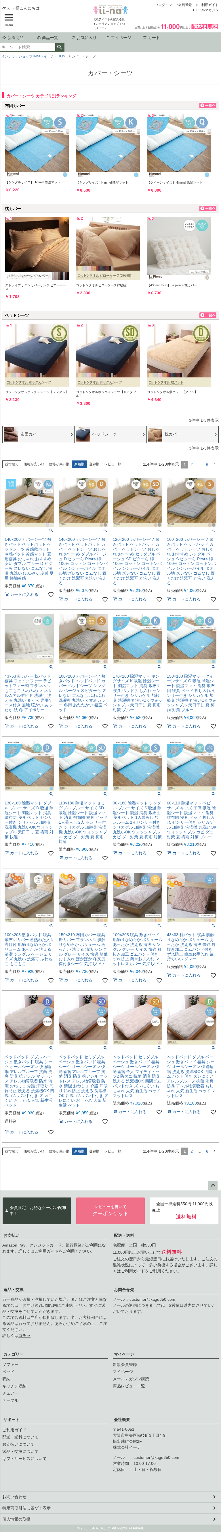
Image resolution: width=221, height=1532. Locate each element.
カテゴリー (13, 1354)
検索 (59, 47)
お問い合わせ (14, 1496)
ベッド (8, 1371)
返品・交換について (20, 1451)
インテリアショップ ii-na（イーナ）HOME (34, 56)
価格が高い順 (59, 464)
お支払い (11, 1235)
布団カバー (15, 105)
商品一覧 (50, 37)
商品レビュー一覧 (129, 1386)
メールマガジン (207, 10)
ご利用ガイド (208, 5)
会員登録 (185, 5)
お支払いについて (18, 1444)
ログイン (165, 5)
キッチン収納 (14, 1386)
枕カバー (13, 208)
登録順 (94, 464)
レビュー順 (112, 464)
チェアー (10, 1393)
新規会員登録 (125, 1364)
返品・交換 (13, 1289)
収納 (6, 1379)
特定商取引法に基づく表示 (26, 1508)
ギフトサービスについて (24, 1458)
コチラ (24, 1335)
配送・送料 (124, 1235)
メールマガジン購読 (131, 1379)
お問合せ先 (124, 1289)
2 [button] (191, 464)
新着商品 (15, 37)
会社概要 (122, 1419)
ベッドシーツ (17, 315)
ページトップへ (213, 1185)
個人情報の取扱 (16, 1519)
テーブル (10, 1400)
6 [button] (207, 464)
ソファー (10, 1364)
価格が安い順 (34, 464)
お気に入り (87, 37)
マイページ (121, 37)
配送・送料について (20, 1437)
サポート (11, 1419)
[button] (215, 464)
